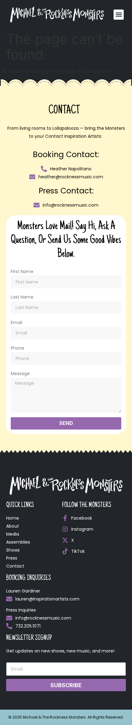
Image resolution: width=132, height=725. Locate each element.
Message (20, 373)
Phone (17, 348)
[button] (119, 15)
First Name (22, 271)
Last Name (22, 297)
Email (16, 322)
